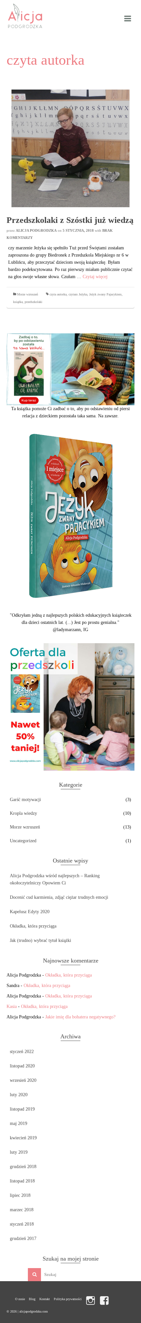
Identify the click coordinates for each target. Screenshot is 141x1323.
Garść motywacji (25, 799)
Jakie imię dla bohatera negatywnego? (80, 1016)
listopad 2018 (22, 1181)
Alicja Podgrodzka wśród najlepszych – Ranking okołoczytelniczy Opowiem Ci (55, 879)
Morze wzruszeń (27, 294)
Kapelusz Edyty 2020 (30, 911)
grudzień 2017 (23, 1238)
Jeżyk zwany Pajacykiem (105, 294)
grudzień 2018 (23, 1166)
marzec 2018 (21, 1209)
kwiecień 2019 (23, 1137)
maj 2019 (18, 1123)
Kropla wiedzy (23, 813)
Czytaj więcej (95, 276)
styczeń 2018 (22, 1224)
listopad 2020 (22, 1065)
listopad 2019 (22, 1109)
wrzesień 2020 (23, 1080)
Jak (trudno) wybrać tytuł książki (40, 940)
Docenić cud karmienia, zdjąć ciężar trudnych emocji (59, 897)
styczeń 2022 (22, 1051)
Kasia (12, 1006)
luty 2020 (19, 1094)
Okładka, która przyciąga (33, 926)
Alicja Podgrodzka (36, 230)
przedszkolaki (33, 302)
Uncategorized (23, 840)
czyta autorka (58, 294)
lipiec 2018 (20, 1195)
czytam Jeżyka (78, 294)
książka (18, 302)
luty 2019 (19, 1152)
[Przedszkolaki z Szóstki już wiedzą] (70, 147)
